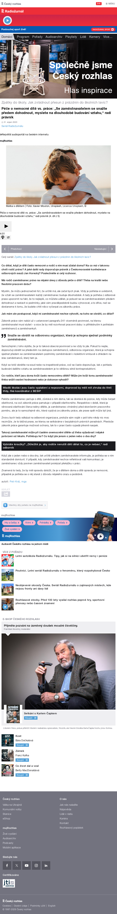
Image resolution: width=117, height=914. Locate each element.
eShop (6, 818)
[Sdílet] (8, 237)
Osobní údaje (20, 906)
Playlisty (71, 37)
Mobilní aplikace (12, 847)
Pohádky (44, 522)
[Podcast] (2, 237)
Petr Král (15, 481)
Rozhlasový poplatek (71, 827)
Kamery (94, 37)
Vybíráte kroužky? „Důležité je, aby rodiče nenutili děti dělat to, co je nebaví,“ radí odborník (55, 446)
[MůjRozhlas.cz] (6, 141)
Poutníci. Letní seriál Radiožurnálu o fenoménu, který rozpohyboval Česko (63, 570)
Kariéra (64, 818)
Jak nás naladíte (69, 804)
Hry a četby (11, 522)
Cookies (7, 906)
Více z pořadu (12, 552)
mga (23, 481)
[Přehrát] (6, 226)
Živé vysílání (11, 529)
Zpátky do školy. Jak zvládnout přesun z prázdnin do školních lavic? (52, 257)
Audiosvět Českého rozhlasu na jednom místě (25, 544)
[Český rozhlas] (11, 3)
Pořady (37, 37)
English (51, 906)
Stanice (7, 814)
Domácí (7, 37)
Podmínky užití (37, 906)
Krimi (28, 522)
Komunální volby (12, 809)
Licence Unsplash (73, 206)
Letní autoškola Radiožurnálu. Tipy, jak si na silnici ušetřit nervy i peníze (61, 555)
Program (23, 37)
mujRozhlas (8, 515)
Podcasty (8, 843)
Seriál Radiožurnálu (12, 126)
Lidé (83, 37)
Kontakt (64, 823)
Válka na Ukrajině (12, 804)
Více (107, 37)
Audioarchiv (54, 37)
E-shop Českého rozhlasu (21, 619)
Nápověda (65, 809)
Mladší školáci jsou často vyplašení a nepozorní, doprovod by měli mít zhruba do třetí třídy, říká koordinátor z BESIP (57, 389)
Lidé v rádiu (66, 814)
